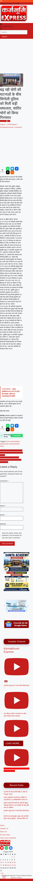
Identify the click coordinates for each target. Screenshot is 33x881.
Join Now (17, 436)
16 (15, 862)
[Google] (11, 848)
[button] (4, 605)
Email (2, 515)
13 (8, 862)
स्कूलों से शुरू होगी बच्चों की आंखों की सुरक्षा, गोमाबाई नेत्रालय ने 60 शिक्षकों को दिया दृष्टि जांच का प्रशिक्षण (16, 805)
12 (5, 862)
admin (6, 127)
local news (10, 441)
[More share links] (12, 172)
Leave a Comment (15, 127)
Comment (4, 481)
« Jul (1, 873)
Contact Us (4, 828)
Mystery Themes (16, 877)
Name (3, 506)
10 (1, 862)
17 (1, 865)
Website (3, 524)
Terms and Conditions (8, 838)
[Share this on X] (8, 172)
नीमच (8, 121)
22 (12, 865)
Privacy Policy (5, 835)
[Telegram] (12, 169)
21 (10, 865)
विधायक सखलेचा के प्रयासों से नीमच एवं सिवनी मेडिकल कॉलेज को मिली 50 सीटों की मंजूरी (11, 452)
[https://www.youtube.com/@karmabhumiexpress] (2, 848)
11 (3, 862)
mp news (9, 444)
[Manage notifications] (4, 876)
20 (8, 865)
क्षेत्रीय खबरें (3, 121)
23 (15, 865)
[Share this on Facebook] (17, 169)
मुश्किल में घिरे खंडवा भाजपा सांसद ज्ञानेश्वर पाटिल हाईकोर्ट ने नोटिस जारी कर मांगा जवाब (10, 459)
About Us (3, 832)
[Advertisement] (16, 56)
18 (3, 865)
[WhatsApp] (8, 169)
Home (2, 825)
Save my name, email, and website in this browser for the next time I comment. (12, 535)
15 (12, 862)
